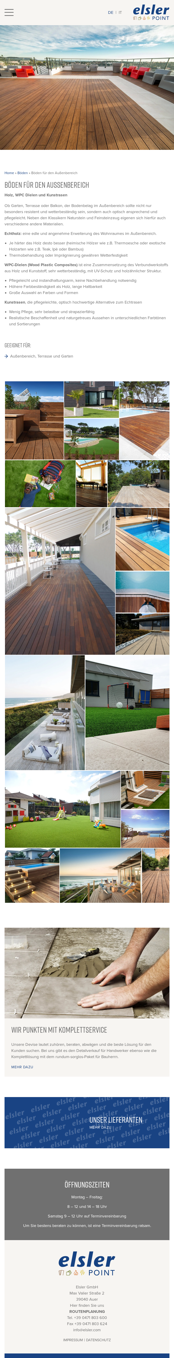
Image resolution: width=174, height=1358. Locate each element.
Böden (22, 173)
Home (9, 173)
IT (120, 12)
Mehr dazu (22, 1067)
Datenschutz (98, 1340)
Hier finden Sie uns (87, 1305)
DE (110, 12)
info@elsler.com (87, 1329)
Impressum (73, 1340)
